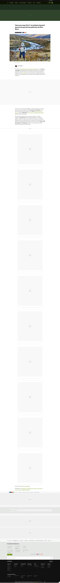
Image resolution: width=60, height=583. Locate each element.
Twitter (23, 32)
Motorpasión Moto (36, 566)
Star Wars (24, 73)
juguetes (32, 492)
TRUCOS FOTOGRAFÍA (22, 2)
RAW (23, 551)
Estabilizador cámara (16, 540)
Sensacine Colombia (22, 577)
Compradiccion (43, 567)
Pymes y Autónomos (49, 566)
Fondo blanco (21, 540)
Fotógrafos (19, 492)
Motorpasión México (35, 576)
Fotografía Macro (37, 492)
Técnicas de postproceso (17, 548)
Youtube (52, 2)
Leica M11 (45, 540)
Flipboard (49, 2)
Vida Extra (15, 566)
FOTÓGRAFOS (38, 2)
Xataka (8, 565)
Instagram (50, 2)
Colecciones (23, 492)
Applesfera (8, 567)
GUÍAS (34, 2)
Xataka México (9, 575)
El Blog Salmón (49, 565)
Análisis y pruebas (9, 546)
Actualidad (24, 547)
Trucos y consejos (17, 546)
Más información (36, 582)
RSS (40, 554)
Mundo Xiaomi (9, 570)
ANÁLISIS (16, 2)
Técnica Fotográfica (25, 550)
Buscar (51, 558)
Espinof (22, 566)
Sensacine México (23, 575)
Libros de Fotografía (10, 550)
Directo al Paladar (29, 565)
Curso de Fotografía (18, 550)
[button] (20, 65)
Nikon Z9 (49, 540)
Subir (50, 561)
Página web (23, 486)
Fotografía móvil (9, 547)
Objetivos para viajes (31, 540)
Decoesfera (42, 566)
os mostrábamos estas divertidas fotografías (28, 69)
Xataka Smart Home (9, 569)
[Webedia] (51, 0)
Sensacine (22, 565)
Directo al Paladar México (29, 576)
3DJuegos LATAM (16, 575)
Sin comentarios (18, 32)
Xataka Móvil (9, 566)
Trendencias (42, 565)
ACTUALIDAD (11, 2)
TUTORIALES (29, 2)
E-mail (25, 32)
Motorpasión (35, 565)
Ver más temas (10, 554)
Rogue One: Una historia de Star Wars (35, 112)
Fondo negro (26, 540)
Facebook (48, 2)
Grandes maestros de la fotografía (10, 552)
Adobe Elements (17, 551)
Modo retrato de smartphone (39, 540)
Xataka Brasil (9, 576)
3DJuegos (15, 565)
